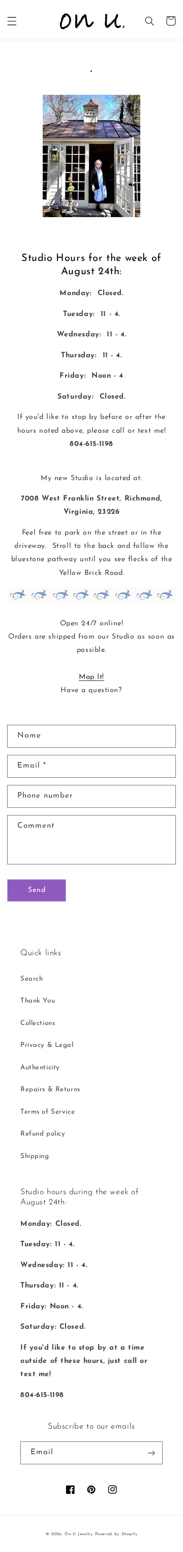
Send (37, 890)
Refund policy (42, 1133)
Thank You (37, 1000)
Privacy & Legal (47, 1045)
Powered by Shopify (116, 1534)
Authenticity (40, 1067)
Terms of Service (47, 1112)
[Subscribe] (151, 1452)
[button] (12, 21)
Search (31, 979)
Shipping (34, 1156)
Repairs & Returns (50, 1089)
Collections (37, 1023)
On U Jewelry (79, 1534)
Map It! (91, 677)
